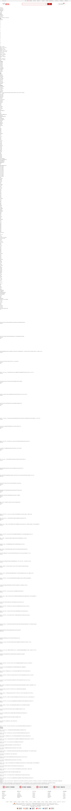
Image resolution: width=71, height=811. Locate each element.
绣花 (0, 247)
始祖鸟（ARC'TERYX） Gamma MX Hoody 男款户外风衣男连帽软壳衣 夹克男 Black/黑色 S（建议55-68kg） (16, 514)
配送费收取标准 (19, 796)
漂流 (0, 223)
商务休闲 (1, 145)
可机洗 (1, 264)
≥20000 (1, 302)
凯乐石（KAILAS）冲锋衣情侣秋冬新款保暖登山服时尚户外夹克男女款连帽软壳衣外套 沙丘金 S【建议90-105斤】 (17, 573)
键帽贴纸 (1, 14)
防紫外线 (1, 210)
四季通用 (1, 133)
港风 (0, 139)
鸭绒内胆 (1, 122)
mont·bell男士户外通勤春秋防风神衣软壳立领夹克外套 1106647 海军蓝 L (11, 448)
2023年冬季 (2, 176)
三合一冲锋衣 (2, 93)
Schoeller (1, 241)
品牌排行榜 (1, 9)
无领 (0, 206)
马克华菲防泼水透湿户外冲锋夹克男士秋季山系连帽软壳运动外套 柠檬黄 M (11, 381)
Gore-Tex (1, 234)
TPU (0, 235)
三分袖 (1, 278)
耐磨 (0, 213)
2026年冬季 (2, 173)
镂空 (0, 252)
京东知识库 (1, 8)
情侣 (0, 138)
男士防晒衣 (1, 76)
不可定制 (1, 108)
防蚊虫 (1, 216)
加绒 (0, 257)
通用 (0, 128)
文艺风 (1, 142)
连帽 (0, 204)
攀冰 (0, 228)
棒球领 (1, 205)
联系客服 (3, 798)
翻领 (0, 203)
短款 (0, 260)
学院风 (1, 146)
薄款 (0, 254)
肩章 (0, 243)
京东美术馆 (1, 15)
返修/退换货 (49, 796)
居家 (0, 225)
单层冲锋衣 (1, 94)
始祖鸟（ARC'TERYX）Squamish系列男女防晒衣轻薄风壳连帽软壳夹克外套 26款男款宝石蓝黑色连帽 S (15, 578)
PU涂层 (1, 98)
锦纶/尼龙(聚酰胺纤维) (3, 114)
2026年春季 (2, 168)
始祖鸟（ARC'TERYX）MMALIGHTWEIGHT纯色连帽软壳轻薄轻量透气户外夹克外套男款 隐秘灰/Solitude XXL (16, 534)
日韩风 (1, 149)
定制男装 (1, 83)
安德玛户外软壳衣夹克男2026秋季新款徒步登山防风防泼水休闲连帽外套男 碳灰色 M (12, 322)
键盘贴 (1, 13)
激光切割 (1, 100)
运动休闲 (1, 305)
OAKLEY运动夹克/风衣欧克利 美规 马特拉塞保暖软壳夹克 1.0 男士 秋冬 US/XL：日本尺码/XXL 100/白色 (15, 561)
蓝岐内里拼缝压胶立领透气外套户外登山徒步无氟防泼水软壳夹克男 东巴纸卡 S (11, 468)
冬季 (0, 132)
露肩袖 (1, 272)
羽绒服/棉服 (1, 68)
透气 (0, 220)
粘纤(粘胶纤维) (2, 119)
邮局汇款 (33, 796)
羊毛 (0, 112)
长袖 (0, 280)
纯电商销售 (1, 298)
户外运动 (1, 306)
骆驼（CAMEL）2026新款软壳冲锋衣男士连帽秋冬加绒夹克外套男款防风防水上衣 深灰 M (13, 538)
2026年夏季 (2, 169)
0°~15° (1, 281)
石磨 (0, 105)
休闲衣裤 (1, 64)
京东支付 (36, 806)
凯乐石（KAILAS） (3, 53)
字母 (0, 194)
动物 (0, 193)
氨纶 (0, 113)
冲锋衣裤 (1, 63)
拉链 (0, 152)
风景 (0, 189)
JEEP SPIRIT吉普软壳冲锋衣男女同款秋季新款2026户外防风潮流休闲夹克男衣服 (12, 336)
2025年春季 (2, 166)
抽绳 (0, 249)
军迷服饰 (1, 69)
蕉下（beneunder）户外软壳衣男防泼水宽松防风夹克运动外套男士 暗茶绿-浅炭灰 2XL (13, 459)
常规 (0, 255)
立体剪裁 (1, 253)
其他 (0, 163)
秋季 (0, 131)
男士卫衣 (1, 80)
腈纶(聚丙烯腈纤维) (3, 116)
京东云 (40, 806)
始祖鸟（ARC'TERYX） (3, 47)
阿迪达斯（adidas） (3, 49)
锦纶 (0, 109)
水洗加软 (1, 101)
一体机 (1, 11)
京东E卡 (64, 796)
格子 (0, 191)
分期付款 (33, 795)
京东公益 (54, 801)
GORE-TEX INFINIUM (3, 237)
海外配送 (18, 797)
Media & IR (63, 801)
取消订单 (49, 797)
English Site (59, 801)
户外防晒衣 (1, 67)
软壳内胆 (1, 125)
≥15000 (1, 301)
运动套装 (1, 87)
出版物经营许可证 (29, 804)
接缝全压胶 (1, 96)
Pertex (1, 240)
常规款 (1, 261)
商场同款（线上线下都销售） (4, 299)
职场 (0, 229)
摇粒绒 (1, 179)
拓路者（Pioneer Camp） (4, 50)
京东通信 (64, 797)
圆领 (0, 201)
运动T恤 (1, 89)
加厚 (0, 258)
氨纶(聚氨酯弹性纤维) (3, 165)
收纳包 (1, 12)
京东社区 (42, 801)
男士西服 (1, 81)
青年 (0, 134)
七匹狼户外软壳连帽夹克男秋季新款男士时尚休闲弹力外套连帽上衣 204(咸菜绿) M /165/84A (13, 585)
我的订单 (34, 0)
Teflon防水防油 (2, 99)
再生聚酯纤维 (2, 118)
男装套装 (1, 75)
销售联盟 (38, 801)
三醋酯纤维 (1, 291)
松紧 (0, 303)
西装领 (1, 209)
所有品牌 (1, 19)
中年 (0, 135)
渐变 (0, 197)
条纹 (0, 192)
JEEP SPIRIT (2, 52)
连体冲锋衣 (1, 95)
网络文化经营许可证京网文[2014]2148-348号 (39, 804)
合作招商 (19, 801)
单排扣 (1, 151)
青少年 (1, 136)
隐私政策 (50, 801)
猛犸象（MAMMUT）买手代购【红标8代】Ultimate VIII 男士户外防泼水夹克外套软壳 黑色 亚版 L (14, 566)
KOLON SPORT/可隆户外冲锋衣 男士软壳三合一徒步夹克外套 (9, 361)
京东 (9, 4)
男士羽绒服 (1, 78)
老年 (0, 137)
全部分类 (1, 7)
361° (0, 57)
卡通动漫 (1, 198)
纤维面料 (1, 184)
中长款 (1, 262)
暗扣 (0, 153)
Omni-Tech (1, 242)
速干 (0, 215)
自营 (0, 338)
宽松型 (1, 155)
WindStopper (2, 232)
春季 (0, 129)
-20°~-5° (1, 283)
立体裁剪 (1, 106)
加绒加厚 (1, 259)
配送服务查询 (19, 795)
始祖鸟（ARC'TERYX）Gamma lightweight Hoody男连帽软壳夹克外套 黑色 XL (12, 591)
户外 (0, 221)
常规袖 (1, 270)
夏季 (0, 130)
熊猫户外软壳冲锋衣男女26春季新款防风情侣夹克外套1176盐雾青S (10, 495)
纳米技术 (1, 102)
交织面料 (1, 178)
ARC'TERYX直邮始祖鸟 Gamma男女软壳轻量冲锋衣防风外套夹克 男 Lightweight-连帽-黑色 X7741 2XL (15, 553)
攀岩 (0, 231)
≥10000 (1, 300)
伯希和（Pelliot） (2, 48)
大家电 (3, 797)
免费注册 (30, 0)
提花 (0, 251)
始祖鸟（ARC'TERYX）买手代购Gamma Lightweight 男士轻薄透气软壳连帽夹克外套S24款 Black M (15, 441)
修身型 (1, 154)
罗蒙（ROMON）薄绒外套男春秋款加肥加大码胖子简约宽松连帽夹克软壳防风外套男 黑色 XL (14, 549)
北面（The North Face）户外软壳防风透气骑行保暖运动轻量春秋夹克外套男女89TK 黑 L (13, 518)
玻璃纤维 (1, 115)
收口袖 (1, 274)
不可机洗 (1, 265)
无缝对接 (1, 97)
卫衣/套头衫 (1, 88)
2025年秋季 (2, 170)
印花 (0, 104)
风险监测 (46, 801)
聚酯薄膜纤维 (2, 162)
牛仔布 (1, 185)
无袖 (0, 277)
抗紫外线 (1, 211)
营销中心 (27, 801)
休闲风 (1, 147)
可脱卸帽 (1, 208)
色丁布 (1, 187)
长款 (0, 263)
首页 (0, 17)
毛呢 (0, 186)
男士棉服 (1, 79)
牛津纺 (1, 180)
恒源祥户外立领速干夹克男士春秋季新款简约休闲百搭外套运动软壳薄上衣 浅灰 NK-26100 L (13, 394)
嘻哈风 (1, 143)
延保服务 (64, 795)
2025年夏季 (2, 167)
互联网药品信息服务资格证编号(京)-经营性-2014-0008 (40, 803)
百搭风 (1, 144)
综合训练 (1, 307)
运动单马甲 (1, 90)
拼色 (0, 196)
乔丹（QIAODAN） (3, 58)
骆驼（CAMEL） (2, 46)
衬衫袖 (1, 269)
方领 (0, 199)
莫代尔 (1, 287)
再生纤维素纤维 (2, 158)
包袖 (0, 266)
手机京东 (51, 0)
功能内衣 (1, 71)
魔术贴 (1, 150)
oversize (1, 140)
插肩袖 (1, 267)
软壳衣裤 (3, 17)
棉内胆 (1, 124)
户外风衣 (1, 66)
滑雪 (0, 230)
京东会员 (43, 0)
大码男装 (1, 77)
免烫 (0, 103)
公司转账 (33, 797)
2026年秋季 (2, 172)
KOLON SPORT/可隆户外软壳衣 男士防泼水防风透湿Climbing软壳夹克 (10, 483)
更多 (0, 60)
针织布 (1, 181)
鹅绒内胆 (1, 123)
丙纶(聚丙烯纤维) (2, 293)
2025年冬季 (2, 171)
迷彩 (0, 195)
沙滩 (0, 222)
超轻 (0, 218)
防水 (0, 217)
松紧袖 (1, 276)
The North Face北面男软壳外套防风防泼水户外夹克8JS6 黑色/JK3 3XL (10, 426)
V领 (0, 202)
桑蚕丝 (1, 117)
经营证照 (47, 805)
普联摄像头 (1, 10)
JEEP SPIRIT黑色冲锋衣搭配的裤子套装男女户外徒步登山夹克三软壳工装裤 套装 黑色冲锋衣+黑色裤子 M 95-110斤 (17, 475)
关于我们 (7, 801)
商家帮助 (23, 801)
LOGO (1, 188)
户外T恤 (1, 70)
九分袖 (1, 279)
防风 (0, 214)
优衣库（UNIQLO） (3, 59)
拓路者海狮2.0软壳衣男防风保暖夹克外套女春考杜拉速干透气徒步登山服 (11, 490)
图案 (0, 250)
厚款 (0, 256)
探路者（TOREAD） (3, 56)
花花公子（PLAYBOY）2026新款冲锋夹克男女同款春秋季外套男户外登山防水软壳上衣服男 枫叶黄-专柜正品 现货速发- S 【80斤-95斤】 (20, 418)
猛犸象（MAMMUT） (3, 54)
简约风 (1, 141)
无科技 (1, 239)
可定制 (1, 107)
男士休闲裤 (1, 82)
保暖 (0, 212)
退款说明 (49, 795)
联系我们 (11, 801)
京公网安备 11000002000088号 (20, 803)
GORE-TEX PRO (2, 238)
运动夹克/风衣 (2, 86)
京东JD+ (64, 798)
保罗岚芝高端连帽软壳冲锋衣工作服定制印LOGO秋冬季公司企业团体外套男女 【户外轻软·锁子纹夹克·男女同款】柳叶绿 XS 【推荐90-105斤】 (21, 351)
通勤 (0, 224)
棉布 (0, 182)
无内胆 (1, 121)
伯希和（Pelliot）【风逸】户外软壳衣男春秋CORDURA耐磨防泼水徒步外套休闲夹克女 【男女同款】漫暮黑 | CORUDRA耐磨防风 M (19, 524)
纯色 (0, 190)
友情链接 (34, 801)
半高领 (1, 207)
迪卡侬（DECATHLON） (3, 51)
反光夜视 (1, 219)
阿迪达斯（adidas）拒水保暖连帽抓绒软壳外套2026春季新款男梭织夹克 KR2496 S (12, 544)
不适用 (1, 236)
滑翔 (0, 227)
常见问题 (3, 796)
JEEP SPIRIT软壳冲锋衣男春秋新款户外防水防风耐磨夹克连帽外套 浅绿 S (11, 403)
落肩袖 (1, 271)
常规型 (1, 157)
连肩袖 (1, 268)
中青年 (1, 295)
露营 (0, 226)
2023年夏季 (2, 175)
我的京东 (38, 0)
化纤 (0, 183)
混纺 (0, 177)
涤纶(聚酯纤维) (2, 110)
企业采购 (47, 0)
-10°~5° (1, 282)
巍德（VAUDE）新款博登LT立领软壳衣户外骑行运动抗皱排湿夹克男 (10, 502)
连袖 (0, 273)
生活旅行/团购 (4, 795)
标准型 (1, 156)
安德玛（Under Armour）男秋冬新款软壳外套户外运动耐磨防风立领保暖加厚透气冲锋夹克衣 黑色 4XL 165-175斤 (17, 372)
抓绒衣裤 (1, 65)
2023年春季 (2, 174)
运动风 (1, 148)
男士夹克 (1, 74)
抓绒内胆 (1, 120)
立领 (0, 200)
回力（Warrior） (2, 55)
